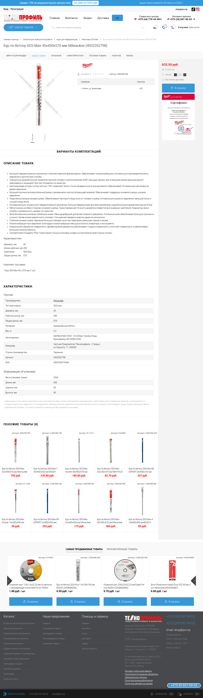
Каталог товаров (24, 27)
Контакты (71, 17)
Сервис (85, 643)
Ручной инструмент (12, 669)
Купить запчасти (89, 648)
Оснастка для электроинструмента (19, 623)
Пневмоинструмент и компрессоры (19, 654)
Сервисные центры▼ (149, 18)
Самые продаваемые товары (84, 549)
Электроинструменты (13, 628)
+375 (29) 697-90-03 (38, 694)
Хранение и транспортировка (16, 659)
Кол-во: (168, 74)
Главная (55, 17)
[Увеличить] (39, 94)
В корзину (180, 88)
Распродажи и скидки (52, 633)
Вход (6, 9)
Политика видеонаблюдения (139, 680)
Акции (87, 17)
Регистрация (17, 9)
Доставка (103, 17)
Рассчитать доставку (174, 79)
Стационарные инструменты (16, 638)
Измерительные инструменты (17, 633)
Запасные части (11, 679)
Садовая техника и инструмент (17, 648)
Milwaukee (58, 300)
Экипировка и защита (13, 664)
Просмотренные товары (122, 549)
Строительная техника (13, 643)
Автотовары (9, 674)
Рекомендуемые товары (54, 638)
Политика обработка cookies (139, 683)
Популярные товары (52, 628)
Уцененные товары (51, 643)
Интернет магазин (182, 18)
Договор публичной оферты (138, 671)
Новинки (46, 623)
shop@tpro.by (182, 629)
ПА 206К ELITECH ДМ (85, 2)
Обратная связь (16, 694)
